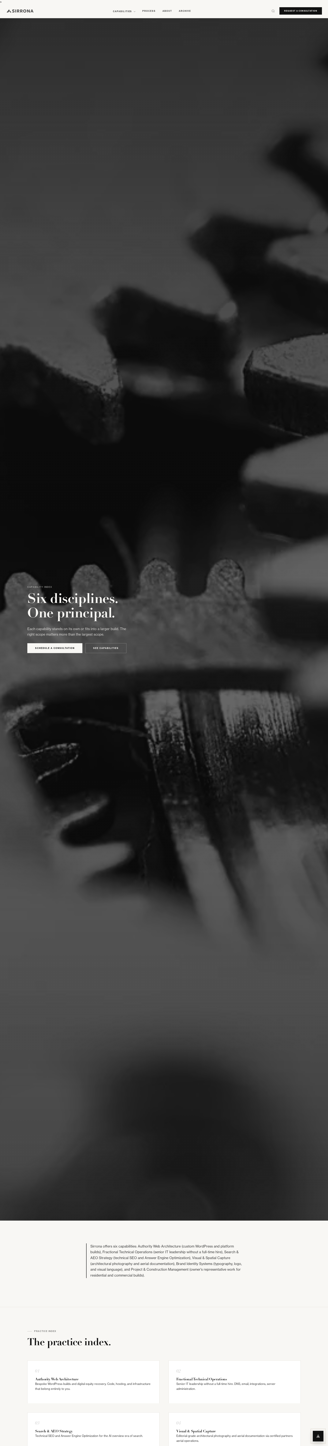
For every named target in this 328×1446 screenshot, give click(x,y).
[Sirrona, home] (20, 11)
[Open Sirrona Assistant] (318, 1436)
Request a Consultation (300, 11)
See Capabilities (106, 648)
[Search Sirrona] (273, 11)
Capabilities (123, 11)
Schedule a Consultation (55, 648)
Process (149, 11)
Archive (185, 11)
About (167, 11)
